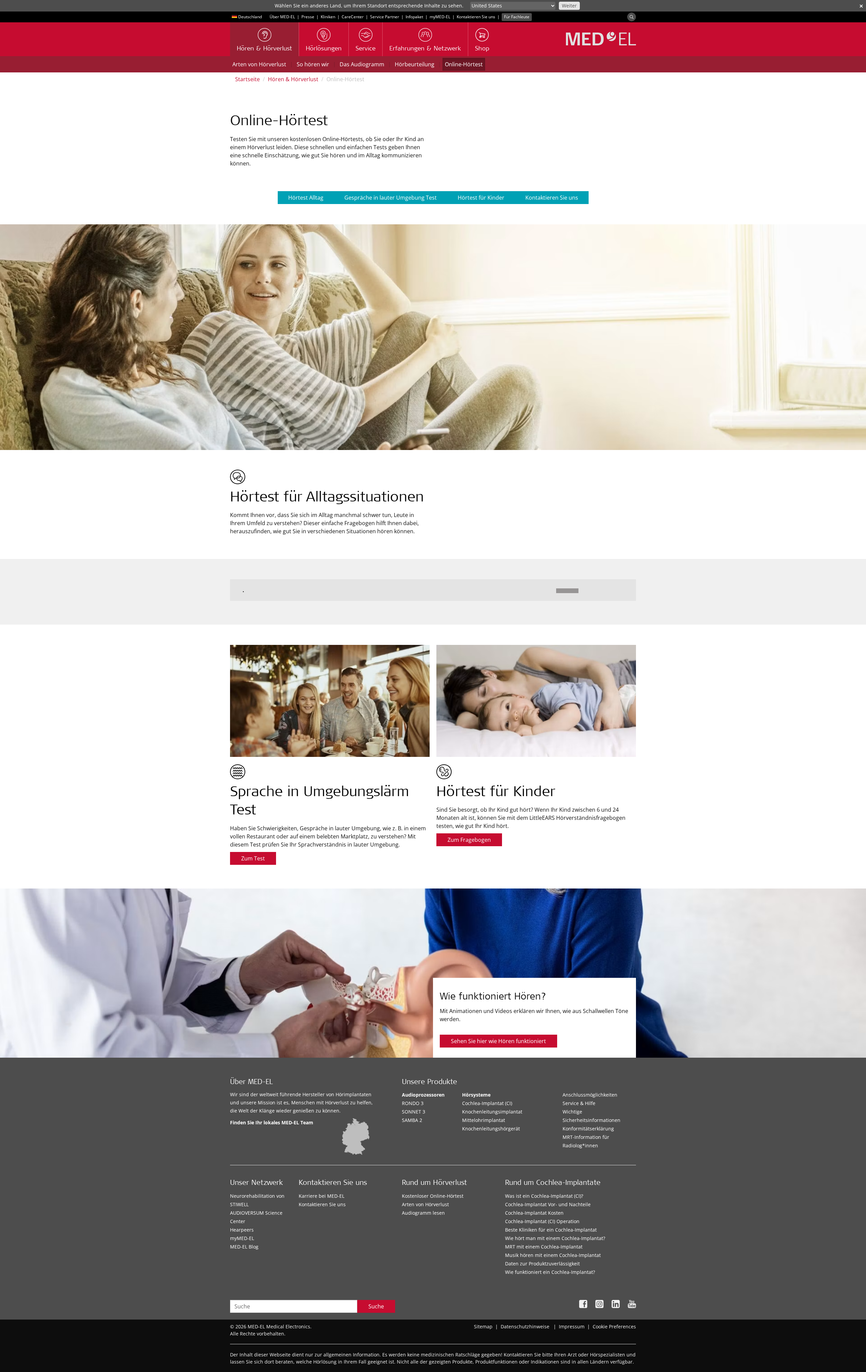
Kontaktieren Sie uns (476, 17)
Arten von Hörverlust (259, 64)
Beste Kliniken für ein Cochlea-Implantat (551, 1230)
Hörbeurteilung (414, 64)
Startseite (247, 79)
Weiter (569, 5)
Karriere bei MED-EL (321, 1196)
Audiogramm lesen (423, 1213)
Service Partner (384, 17)
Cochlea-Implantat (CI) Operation (542, 1221)
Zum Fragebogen (469, 840)
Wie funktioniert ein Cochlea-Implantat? (550, 1272)
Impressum (572, 1326)
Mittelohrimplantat (483, 1120)
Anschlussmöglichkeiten (590, 1095)
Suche (376, 1306)
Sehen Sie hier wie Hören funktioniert (498, 1041)
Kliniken (328, 17)
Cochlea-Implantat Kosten (534, 1213)
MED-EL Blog (244, 1246)
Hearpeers (242, 1230)
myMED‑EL (440, 17)
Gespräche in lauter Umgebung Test (390, 197)
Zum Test (253, 858)
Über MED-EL (282, 17)
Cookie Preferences (614, 1326)
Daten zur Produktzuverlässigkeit (542, 1263)
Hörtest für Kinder (481, 197)
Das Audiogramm (362, 64)
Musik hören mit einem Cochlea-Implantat (553, 1255)
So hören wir (313, 64)
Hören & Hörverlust (293, 79)
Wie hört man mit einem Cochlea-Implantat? (555, 1238)
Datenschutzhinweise (525, 1326)
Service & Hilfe (579, 1103)
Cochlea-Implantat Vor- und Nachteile (548, 1204)
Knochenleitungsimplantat (492, 1111)
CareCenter (353, 17)
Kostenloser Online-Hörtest (432, 1196)
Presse (307, 17)
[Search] (631, 17)
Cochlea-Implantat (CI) (487, 1103)
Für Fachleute (516, 17)
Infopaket (414, 17)
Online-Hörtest (464, 64)
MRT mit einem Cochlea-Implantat (544, 1246)
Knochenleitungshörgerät (491, 1128)
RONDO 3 (413, 1103)
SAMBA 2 (412, 1120)
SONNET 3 (413, 1111)
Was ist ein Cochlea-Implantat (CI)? (544, 1196)
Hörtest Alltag (305, 197)
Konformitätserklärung (588, 1128)
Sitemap (483, 1326)
